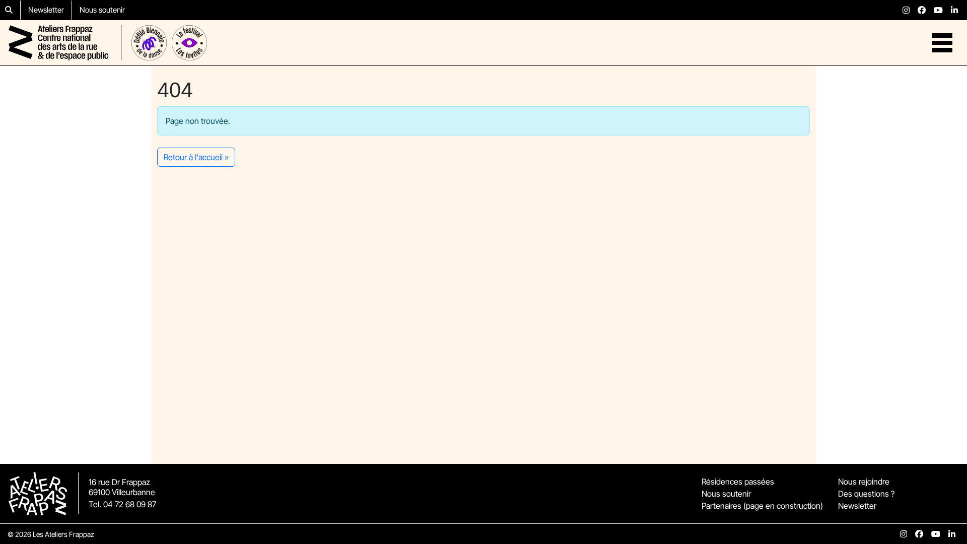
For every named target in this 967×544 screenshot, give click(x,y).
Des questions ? (866, 494)
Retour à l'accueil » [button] (196, 157)
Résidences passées (738, 482)
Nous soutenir (102, 10)
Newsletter (46, 10)
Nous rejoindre (863, 482)
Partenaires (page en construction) (762, 506)
